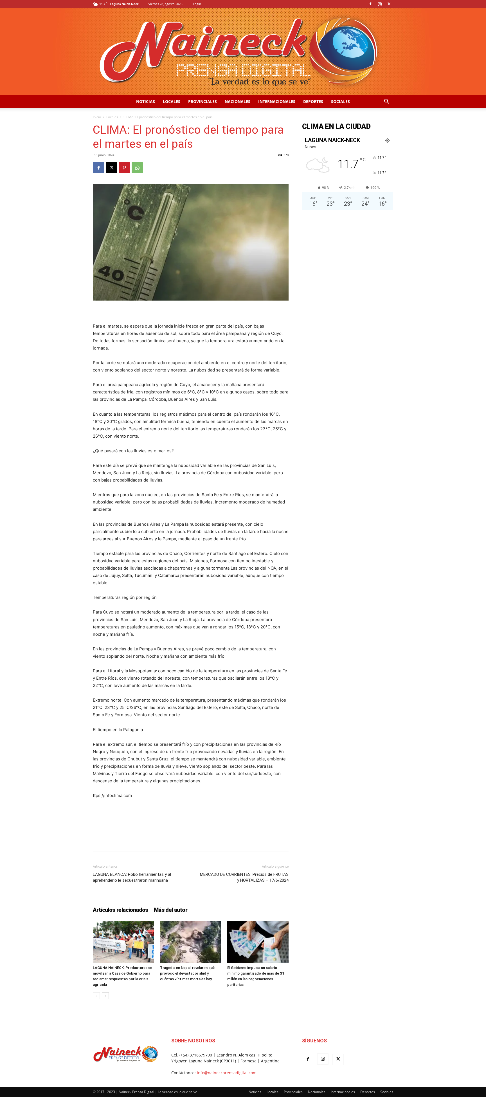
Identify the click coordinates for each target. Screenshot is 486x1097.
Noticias (145, 101)
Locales (171, 101)
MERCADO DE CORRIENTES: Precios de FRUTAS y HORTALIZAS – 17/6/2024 (244, 877)
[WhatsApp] (137, 167)
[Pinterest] (124, 167)
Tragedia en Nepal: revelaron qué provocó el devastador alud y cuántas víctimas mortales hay (187, 973)
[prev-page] (96, 995)
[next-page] (105, 995)
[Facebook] (370, 4)
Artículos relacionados (120, 909)
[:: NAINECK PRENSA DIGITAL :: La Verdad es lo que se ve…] (243, 51)
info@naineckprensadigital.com (226, 1072)
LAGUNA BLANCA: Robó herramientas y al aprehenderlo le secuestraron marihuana (132, 877)
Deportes (313, 101)
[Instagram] (379, 4)
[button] (386, 102)
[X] (389, 4)
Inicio (97, 117)
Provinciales (202, 101)
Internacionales (276, 101)
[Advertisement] (190, 815)
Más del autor (170, 909)
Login (197, 4)
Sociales (340, 101)
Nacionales (237, 101)
